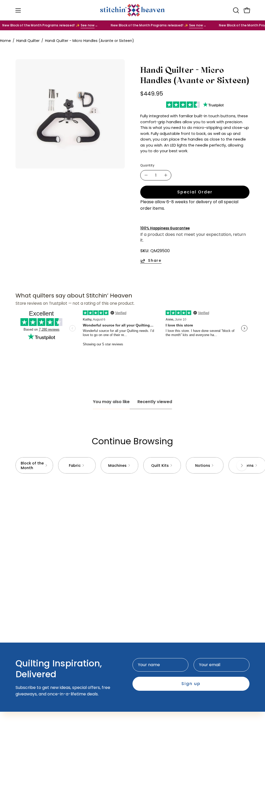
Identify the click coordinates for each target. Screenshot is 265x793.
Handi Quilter (28, 40)
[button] (235, 10)
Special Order (194, 192)
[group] (132, 465)
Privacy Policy (152, 718)
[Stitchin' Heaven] (132, 10)
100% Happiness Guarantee (165, 228)
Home (5, 40)
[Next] (242, 465)
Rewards (97, 727)
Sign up (191, 684)
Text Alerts (100, 718)
